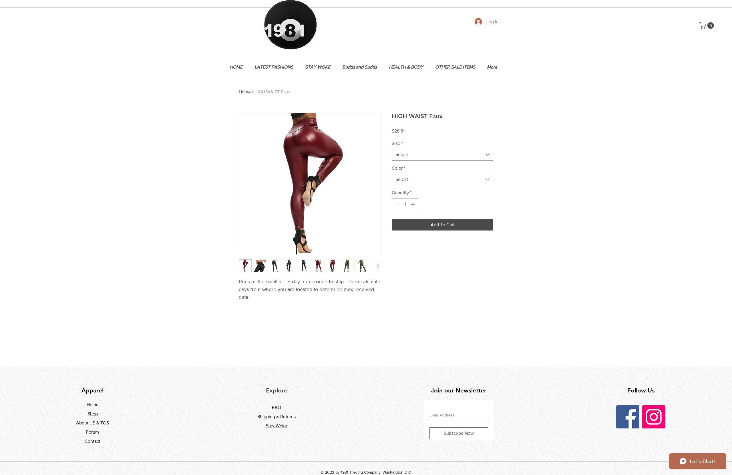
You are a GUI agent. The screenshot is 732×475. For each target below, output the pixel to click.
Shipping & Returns (276, 416)
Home (245, 91)
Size (397, 143)
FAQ (276, 407)
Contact (92, 441)
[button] (707, 25)
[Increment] (413, 204)
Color (398, 168)
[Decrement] (397, 204)
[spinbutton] (405, 204)
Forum (92, 432)
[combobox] (442, 154)
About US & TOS (92, 422)
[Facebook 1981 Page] (627, 416)
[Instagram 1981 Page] (653, 416)
